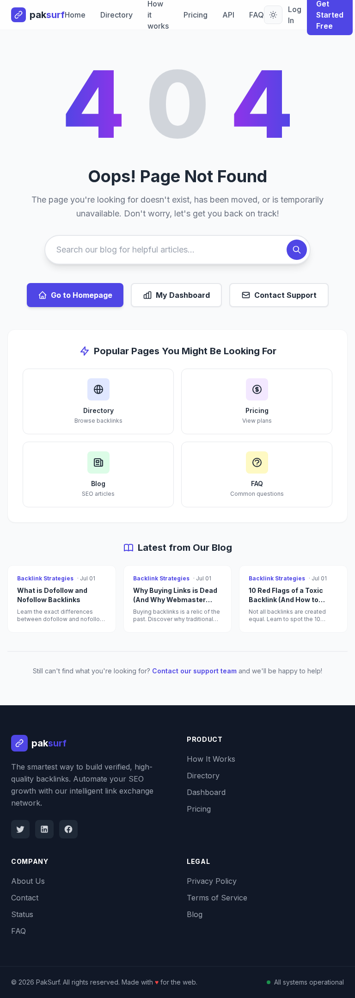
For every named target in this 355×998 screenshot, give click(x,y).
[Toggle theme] (273, 15)
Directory (116, 14)
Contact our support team (194, 671)
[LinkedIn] (44, 829)
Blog (194, 914)
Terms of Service (217, 897)
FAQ (256, 14)
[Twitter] (20, 829)
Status (22, 914)
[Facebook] (68, 829)
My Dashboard (183, 295)
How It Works (211, 759)
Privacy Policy (212, 881)
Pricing (196, 14)
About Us (28, 881)
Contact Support (285, 295)
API (228, 14)
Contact (24, 897)
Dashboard (206, 792)
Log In (294, 15)
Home (75, 14)
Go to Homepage (81, 295)
